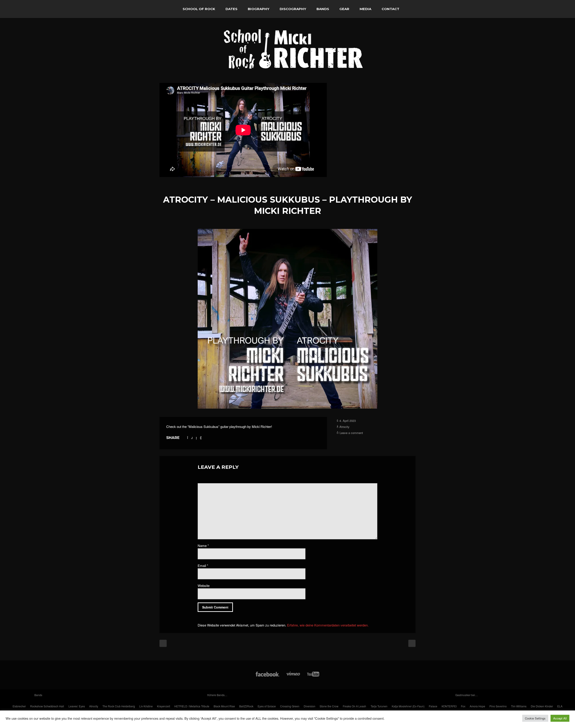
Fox (463, 706)
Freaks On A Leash (354, 706)
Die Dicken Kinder (542, 706)
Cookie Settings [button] (535, 718)
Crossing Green (289, 706)
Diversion (309, 706)
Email (203, 565)
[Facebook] (267, 676)
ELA (559, 706)
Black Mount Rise (224, 706)
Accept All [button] (560, 718)
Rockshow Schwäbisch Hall (47, 706)
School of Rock (199, 9)
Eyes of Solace (267, 706)
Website (204, 585)
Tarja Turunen (379, 706)
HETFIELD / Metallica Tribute (191, 706)
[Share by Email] (201, 437)
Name (203, 545)
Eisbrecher (19, 706)
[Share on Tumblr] (196, 437)
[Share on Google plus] (192, 437)
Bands (322, 9)
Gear (344, 9)
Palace (433, 706)
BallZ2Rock (246, 706)
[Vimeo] (293, 676)
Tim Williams (518, 706)
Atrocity (344, 427)
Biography (258, 9)
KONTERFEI (449, 706)
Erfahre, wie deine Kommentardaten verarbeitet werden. (328, 625)
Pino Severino (498, 706)
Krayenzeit (163, 706)
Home (168, 9)
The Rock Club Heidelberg (118, 706)
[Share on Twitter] (187, 437)
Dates (231, 9)
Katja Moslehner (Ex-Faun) (408, 706)
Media (365, 9)
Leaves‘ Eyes (77, 706)
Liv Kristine (146, 706)
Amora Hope (477, 706)
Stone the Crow (329, 706)
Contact (390, 9)
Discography (293, 9)
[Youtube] (313, 676)
